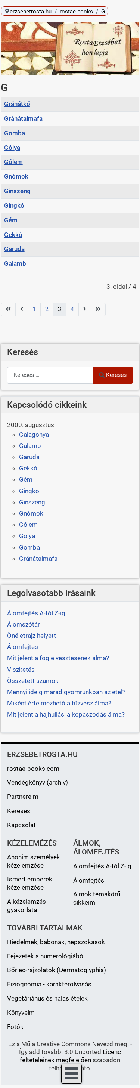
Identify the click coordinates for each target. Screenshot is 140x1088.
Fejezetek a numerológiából (46, 956)
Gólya (12, 147)
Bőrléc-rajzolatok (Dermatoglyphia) (56, 970)
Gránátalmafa (23, 118)
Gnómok (16, 176)
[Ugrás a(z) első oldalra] (8, 309)
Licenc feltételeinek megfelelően (70, 1056)
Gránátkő (17, 104)
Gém (11, 220)
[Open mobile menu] (71, 1073)
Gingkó (14, 205)
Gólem (13, 162)
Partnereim (22, 796)
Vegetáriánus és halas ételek (47, 998)
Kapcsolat (21, 825)
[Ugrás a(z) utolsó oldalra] (98, 309)
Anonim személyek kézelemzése (33, 861)
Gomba (14, 133)
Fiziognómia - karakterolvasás (49, 984)
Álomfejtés (88, 880)
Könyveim (21, 1012)
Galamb (15, 263)
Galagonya (34, 434)
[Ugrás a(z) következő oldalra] (84, 309)
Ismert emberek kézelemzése (29, 883)
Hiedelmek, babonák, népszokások (56, 942)
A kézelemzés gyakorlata (26, 906)
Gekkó (13, 234)
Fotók (15, 1026)
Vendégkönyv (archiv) (37, 782)
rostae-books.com (33, 768)
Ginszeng (17, 191)
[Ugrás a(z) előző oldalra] (21, 309)
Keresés (116, 374)
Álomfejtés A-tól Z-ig (102, 866)
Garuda (14, 249)
